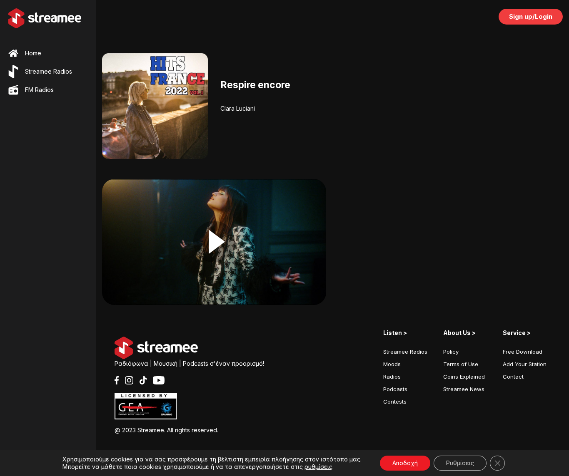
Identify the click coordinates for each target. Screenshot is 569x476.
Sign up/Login (530, 16)
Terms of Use (460, 364)
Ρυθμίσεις (460, 462)
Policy (451, 351)
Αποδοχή (405, 462)
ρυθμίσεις (318, 466)
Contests (395, 401)
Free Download (522, 351)
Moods (392, 364)
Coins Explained (464, 376)
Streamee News (463, 389)
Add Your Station (525, 364)
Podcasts (395, 389)
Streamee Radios (405, 351)
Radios (392, 376)
